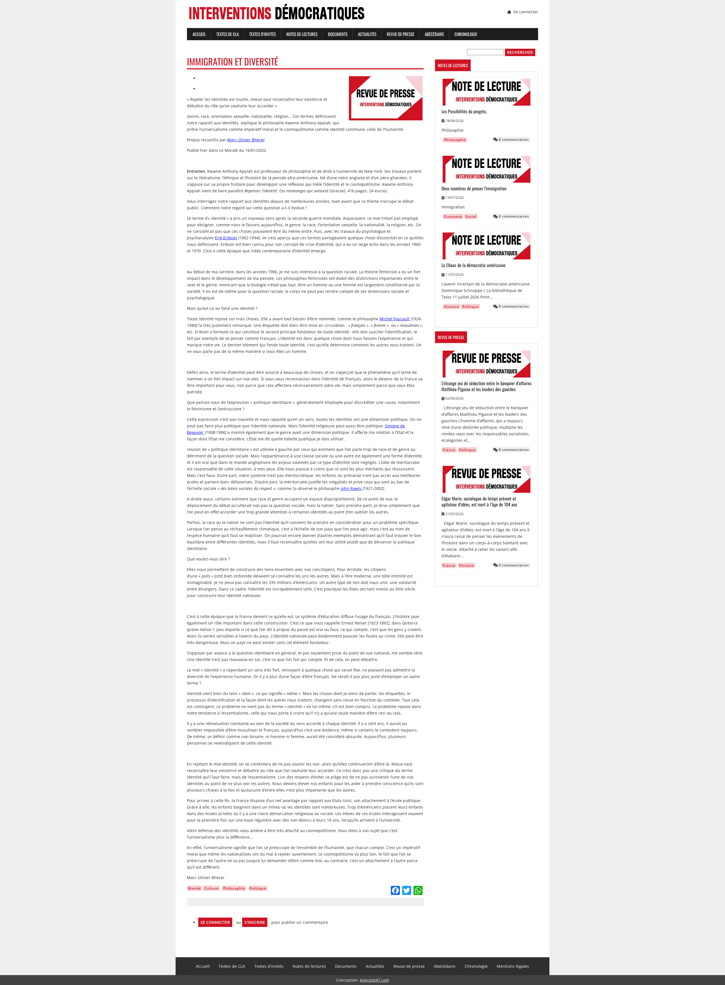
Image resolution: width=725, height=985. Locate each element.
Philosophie (234, 888)
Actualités (367, 34)
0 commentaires (513, 139)
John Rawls (351, 488)
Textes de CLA (227, 34)
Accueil (199, 34)
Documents (337, 34)
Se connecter (525, 11)
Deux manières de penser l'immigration (474, 188)
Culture (211, 888)
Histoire (451, 306)
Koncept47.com (374, 980)
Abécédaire (434, 34)
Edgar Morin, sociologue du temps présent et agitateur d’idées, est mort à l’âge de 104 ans (479, 502)
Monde (194, 888)
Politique (258, 888)
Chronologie (466, 34)
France (449, 449)
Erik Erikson (226, 237)
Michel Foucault (394, 318)
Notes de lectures (301, 34)
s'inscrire (254, 922)
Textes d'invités (262, 34)
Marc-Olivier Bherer (246, 139)
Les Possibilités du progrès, (464, 111)
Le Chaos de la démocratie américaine (474, 265)
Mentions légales (513, 966)
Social (470, 216)
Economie (453, 216)
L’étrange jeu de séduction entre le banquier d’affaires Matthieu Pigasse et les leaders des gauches (487, 386)
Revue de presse (400, 34)
